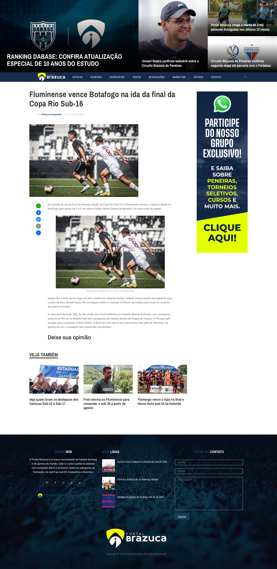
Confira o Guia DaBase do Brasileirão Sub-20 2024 (142, 461)
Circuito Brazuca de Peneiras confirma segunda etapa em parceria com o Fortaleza (241, 63)
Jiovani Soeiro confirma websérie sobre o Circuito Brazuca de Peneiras (170, 63)
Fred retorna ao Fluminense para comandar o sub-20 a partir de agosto (106, 403)
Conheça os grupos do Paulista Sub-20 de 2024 (140, 497)
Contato (216, 77)
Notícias (77, 77)
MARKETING (179, 77)
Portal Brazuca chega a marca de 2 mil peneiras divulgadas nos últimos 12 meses (240, 27)
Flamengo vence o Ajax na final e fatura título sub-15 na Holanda (161, 401)
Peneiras (96, 77)
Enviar (182, 517)
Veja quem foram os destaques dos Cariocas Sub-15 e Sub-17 (54, 401)
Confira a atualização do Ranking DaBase (137, 479)
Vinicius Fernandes (51, 114)
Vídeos (137, 77)
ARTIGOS (198, 77)
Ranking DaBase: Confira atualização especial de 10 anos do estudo (64, 60)
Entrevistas (117, 77)
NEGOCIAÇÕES (157, 77)
